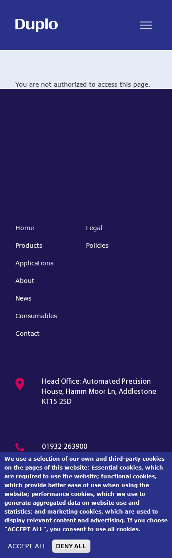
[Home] (36, 25)
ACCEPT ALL (27, 546)
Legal (94, 227)
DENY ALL (71, 546)
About (24, 280)
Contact (27, 333)
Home (24, 227)
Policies (97, 245)
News (23, 298)
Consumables (36, 315)
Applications (34, 263)
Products (28, 245)
